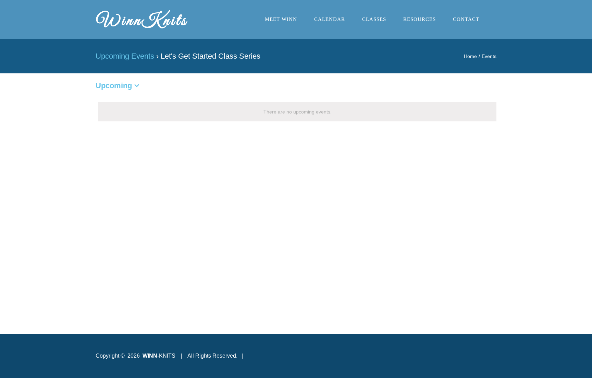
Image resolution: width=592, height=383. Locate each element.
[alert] (297, 112)
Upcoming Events (125, 56)
